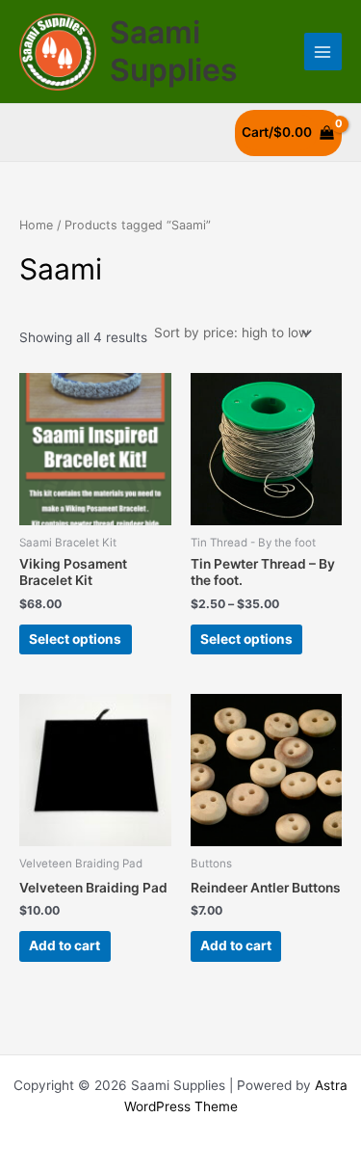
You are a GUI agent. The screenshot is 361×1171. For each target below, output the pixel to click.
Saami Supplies (174, 50)
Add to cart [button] (64, 945)
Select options (75, 639)
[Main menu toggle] (323, 51)
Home (36, 225)
